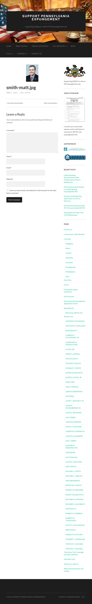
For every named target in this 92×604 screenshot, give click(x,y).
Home (8, 46)
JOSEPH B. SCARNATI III (75, 431)
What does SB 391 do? (74, 313)
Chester (69, 253)
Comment (10, 130)
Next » (51, 103)
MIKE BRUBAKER (73, 481)
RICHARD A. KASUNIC (75, 499)
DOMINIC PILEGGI (73, 363)
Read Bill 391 (69, 308)
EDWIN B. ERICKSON (74, 373)
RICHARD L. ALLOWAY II (75, 504)
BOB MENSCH (71, 330)
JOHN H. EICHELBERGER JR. (73, 406)
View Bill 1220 (69, 559)
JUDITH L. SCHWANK (74, 436)
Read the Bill (22, 46)
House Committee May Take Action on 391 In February (73, 198)
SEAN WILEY (71, 530)
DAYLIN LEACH (72, 359)
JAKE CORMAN (72, 387)
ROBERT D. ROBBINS (74, 513)
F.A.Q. (8, 54)
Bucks (68, 248)
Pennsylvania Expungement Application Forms (74, 302)
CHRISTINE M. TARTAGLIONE (72, 343)
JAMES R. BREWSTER (74, 391)
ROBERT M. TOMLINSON (71, 519)
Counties (21, 54)
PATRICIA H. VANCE (74, 485)
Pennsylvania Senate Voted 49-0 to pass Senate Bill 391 (74, 207)
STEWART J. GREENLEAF (75, 539)
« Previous (14, 103)
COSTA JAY (70, 349)
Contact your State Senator (74, 234)
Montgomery (71, 267)
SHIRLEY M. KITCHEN (74, 534)
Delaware (69, 258)
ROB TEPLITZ (71, 509)
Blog (73, 46)
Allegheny (69, 244)
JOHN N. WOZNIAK (73, 412)
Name (9, 156)
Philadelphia (70, 272)
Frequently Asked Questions (71, 290)
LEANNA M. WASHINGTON (72, 446)
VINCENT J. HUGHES (74, 549)
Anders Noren (73, 597)
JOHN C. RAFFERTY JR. (75, 401)
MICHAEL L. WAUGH (74, 476)
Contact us (36, 54)
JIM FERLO (70, 396)
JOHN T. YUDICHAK (74, 427)
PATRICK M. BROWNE (74, 490)
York (67, 276)
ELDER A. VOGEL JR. (74, 377)
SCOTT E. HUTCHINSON (75, 525)
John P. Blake (71, 417)
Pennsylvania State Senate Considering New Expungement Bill (74, 189)
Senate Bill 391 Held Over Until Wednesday (74, 213)
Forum (66, 285)
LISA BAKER (70, 452)
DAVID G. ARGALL (73, 354)
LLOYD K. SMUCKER (74, 462)
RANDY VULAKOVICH (75, 495)
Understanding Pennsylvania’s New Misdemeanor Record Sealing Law (72, 178)
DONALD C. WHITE (73, 368)
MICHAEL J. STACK (73, 471)
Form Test (67, 280)
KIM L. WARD (71, 441)
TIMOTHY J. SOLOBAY (74, 544)
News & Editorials (40, 46)
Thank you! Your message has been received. (73, 553)
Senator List (68, 316)
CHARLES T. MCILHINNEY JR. (72, 336)
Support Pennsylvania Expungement (46, 17)
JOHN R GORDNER (73, 422)
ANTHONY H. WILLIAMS (75, 326)
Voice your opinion (71, 564)
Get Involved (59, 46)
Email (9, 168)
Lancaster (69, 262)
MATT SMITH (71, 466)
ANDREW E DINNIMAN (75, 321)
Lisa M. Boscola (71, 457)
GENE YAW (70, 382)
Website (9, 179)
